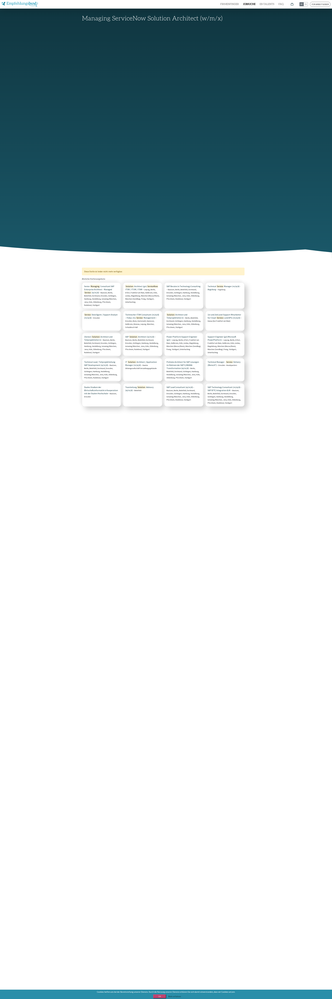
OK (159, 996)
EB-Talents (267, 4)
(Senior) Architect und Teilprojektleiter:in (98, 338)
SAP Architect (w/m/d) (139, 336)
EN (306, 4)
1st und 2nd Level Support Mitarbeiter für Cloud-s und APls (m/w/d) (224, 316)
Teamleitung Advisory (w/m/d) (139, 389)
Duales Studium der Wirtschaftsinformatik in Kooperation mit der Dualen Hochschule (101, 390)
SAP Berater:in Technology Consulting (183, 286)
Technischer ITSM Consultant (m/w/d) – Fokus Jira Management (142, 316)
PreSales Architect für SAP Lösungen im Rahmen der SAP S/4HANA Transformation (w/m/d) (183, 365)
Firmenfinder (229, 4)
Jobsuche (249, 4)
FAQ (281, 4)
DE (302, 4)
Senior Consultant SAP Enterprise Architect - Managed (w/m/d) (99, 289)
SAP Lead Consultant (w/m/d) (180, 387)
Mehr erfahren (174, 996)
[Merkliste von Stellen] (292, 4)
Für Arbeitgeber (320, 4)
